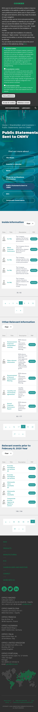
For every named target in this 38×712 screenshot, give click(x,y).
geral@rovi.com (12, 664)
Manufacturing (10, 555)
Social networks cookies (13, 85)
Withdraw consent (23, 102)
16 (14, 427)
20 (32, 427)
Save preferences (8, 96)
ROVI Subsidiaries (12, 108)
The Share (10, 158)
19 (28, 427)
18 (23, 426)
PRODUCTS (7, 548)
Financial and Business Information (15, 178)
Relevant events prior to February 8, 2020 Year (16, 447)
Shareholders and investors (22, 125)
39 (15, 529)
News (8, 171)
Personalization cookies (12, 69)
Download (33, 239)
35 (19, 522)
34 (14, 522)
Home (4, 125)
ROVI (5, 542)
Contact (6, 574)
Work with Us (9, 580)
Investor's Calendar (14, 164)
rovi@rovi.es (26, 604)
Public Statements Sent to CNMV (16, 186)
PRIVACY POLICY (7, 700)
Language (26, 108)
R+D (4, 561)
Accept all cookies (9, 102)
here (25, 44)
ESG (7, 194)
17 (19, 427)
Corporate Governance (15, 200)
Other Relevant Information (18, 322)
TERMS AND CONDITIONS (21, 700)
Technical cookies (11, 48)
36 (23, 522)
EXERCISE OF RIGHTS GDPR (26, 702)
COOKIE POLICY (16, 702)
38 (32, 521)
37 (28, 522)
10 (33, 303)
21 (15, 434)
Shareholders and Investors (15, 567)
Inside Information (13, 222)
